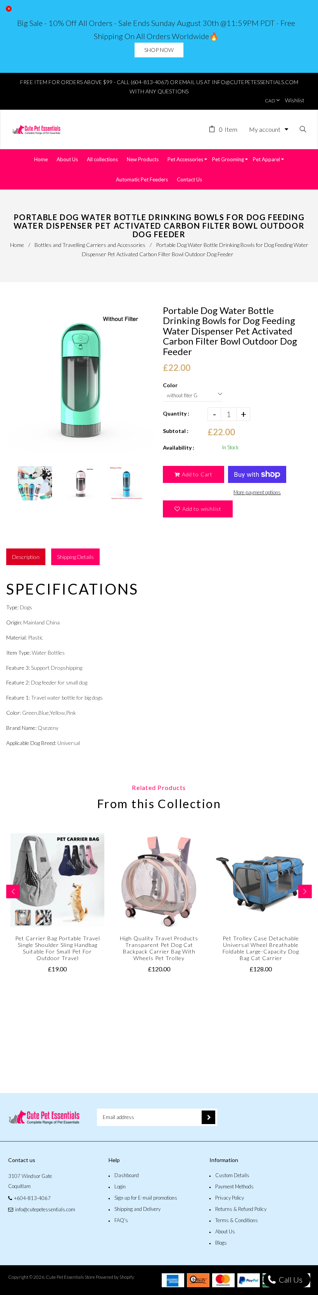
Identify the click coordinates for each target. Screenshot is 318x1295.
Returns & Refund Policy (240, 1209)
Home (17, 244)
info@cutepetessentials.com (45, 1209)
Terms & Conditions (236, 1220)
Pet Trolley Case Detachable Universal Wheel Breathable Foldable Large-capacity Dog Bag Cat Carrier (261, 948)
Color (170, 385)
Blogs (221, 1243)
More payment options (257, 492)
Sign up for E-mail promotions (145, 1198)
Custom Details (232, 1175)
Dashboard (126, 1175)
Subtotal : (175, 431)
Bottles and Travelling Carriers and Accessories (90, 244)
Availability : (178, 447)
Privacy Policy (229, 1198)
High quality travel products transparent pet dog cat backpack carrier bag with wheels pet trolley (159, 948)
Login (120, 1186)
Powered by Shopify (115, 1277)
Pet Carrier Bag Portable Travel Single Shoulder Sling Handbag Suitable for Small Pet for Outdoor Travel (57, 948)
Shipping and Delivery (137, 1209)
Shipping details (75, 557)
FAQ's (121, 1220)
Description (26, 557)
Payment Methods (234, 1186)
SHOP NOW (159, 50)
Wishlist (294, 100)
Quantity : (176, 413)
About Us (225, 1231)
